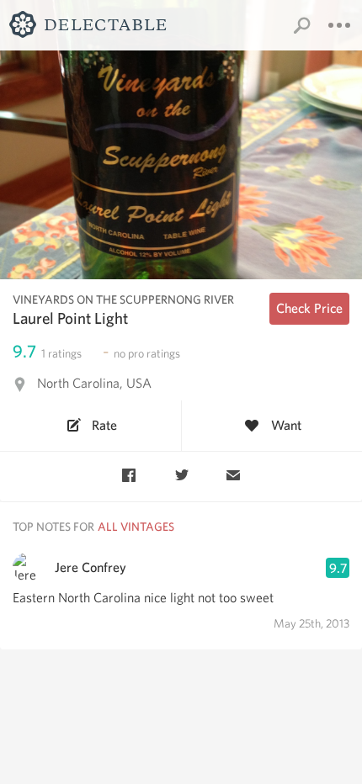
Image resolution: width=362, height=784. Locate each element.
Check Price (309, 308)
